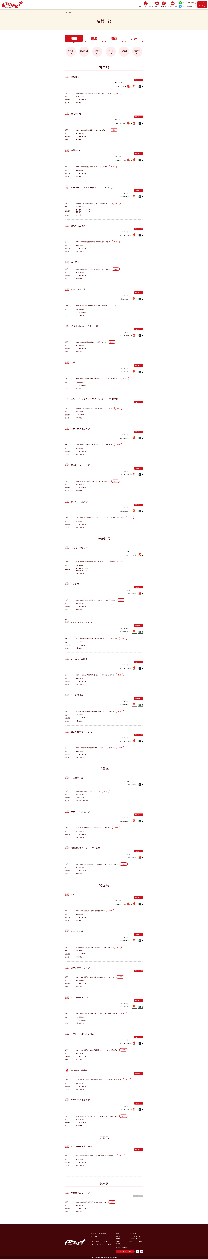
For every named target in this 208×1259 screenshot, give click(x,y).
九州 (134, 38)
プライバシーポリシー (135, 1238)
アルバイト (119, 1245)
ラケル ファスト (96, 1239)
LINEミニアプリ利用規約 (135, 1241)
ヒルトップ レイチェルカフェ (99, 1241)
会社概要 (118, 1238)
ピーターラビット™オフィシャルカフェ (102, 1244)
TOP (66, 12)
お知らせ (118, 1233)
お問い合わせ (191, 3)
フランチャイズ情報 (134, 1236)
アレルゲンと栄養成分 (121, 1247)
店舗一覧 (118, 1236)
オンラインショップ (126, 1251)
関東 (74, 38)
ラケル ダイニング (97, 1236)
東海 (94, 38)
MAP (117, 93)
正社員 (118, 1243)
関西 (114, 38)
